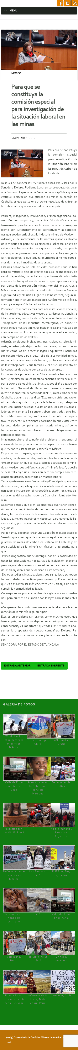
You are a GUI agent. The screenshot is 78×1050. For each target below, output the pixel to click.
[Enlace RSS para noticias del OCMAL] (74, 3)
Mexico (16, 73)
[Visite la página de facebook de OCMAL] (60, 3)
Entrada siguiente (50, 665)
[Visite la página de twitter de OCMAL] (67, 3)
